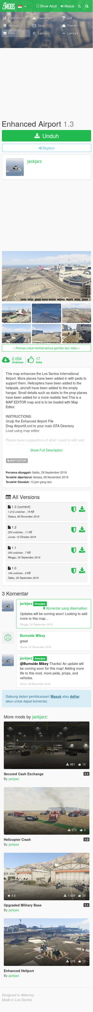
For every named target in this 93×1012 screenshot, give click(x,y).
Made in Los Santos (17, 999)
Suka (39, 362)
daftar (74, 696)
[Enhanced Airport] (46, 276)
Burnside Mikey (32, 635)
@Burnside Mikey (34, 663)
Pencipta (40, 603)
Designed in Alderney (18, 995)
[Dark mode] (79, 6)
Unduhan (18, 362)
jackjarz (34, 161)
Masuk (56, 696)
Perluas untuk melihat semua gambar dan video (46, 348)
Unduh (50, 135)
